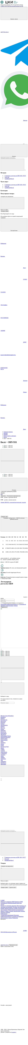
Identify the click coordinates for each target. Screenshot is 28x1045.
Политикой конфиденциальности (9, 604)
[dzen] (12, 1003)
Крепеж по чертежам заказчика (9, 905)
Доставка (15, 907)
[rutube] (12, 992)
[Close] (1, 780)
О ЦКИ (2, 900)
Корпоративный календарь (15, 903)
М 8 (2, 494)
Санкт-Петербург (9, 715)
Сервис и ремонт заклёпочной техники (15, 911)
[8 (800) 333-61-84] (12, 143)
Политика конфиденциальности (10, 916)
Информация (4, 913)
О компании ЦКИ (9, 901)
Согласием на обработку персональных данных (13, 605)
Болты (5, 437)
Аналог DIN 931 (13, 502)
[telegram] (12, 981)
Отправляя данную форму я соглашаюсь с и (13, 604)
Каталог (6, 433)
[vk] (12, 958)
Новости (3, 901)
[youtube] (12, 969)
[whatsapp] (12, 1028)
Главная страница (8, 431)
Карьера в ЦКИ (19, 901)
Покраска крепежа (5, 912)
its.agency (13, 1032)
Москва (3, 715)
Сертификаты (4, 903)
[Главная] (9, 3)
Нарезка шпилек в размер (11, 908)
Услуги (2, 904)
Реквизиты (15, 917)
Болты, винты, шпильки (10, 435)
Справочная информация (7, 915)
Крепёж (6, 434)
